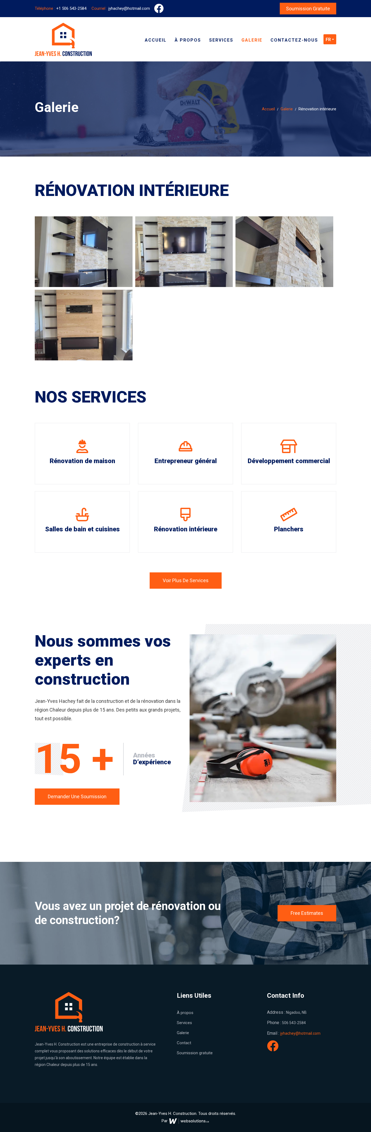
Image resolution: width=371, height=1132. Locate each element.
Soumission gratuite (308, 8)
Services (221, 40)
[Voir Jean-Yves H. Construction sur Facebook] (272, 1049)
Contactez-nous (294, 40)
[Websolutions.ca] (189, 1120)
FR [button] (328, 39)
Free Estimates (307, 913)
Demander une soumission (77, 796)
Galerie (251, 40)
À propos (188, 40)
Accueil (155, 40)
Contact (184, 1042)
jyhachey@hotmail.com (121, 8)
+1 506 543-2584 (61, 8)
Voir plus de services (186, 580)
